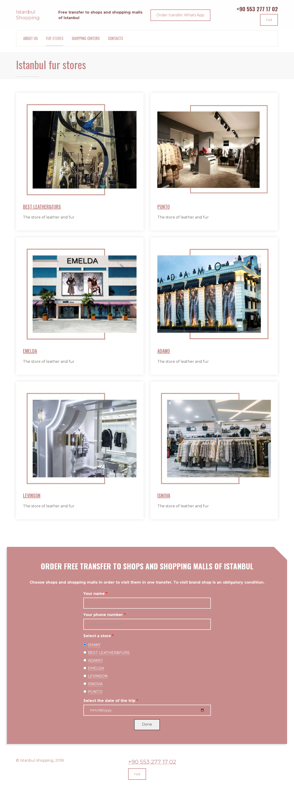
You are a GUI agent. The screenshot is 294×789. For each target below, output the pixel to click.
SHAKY (94, 645)
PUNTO (163, 206)
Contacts (115, 38)
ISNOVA (163, 495)
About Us (30, 38)
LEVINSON (31, 495)
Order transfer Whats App (180, 15)
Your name (94, 593)
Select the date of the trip (109, 700)
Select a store (97, 636)
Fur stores (54, 38)
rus (269, 19)
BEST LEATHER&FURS (42, 206)
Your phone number (103, 615)
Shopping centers (86, 38)
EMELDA (30, 350)
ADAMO (163, 350)
